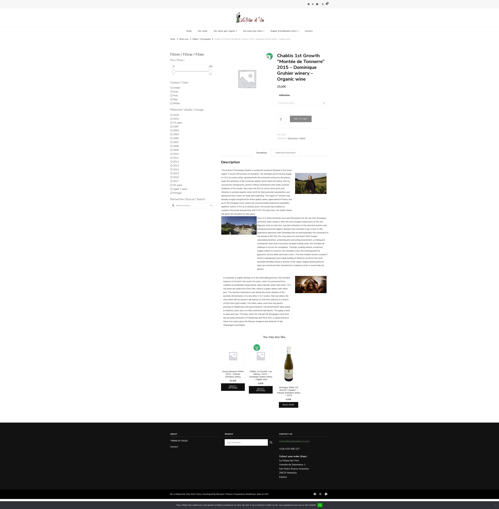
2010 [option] (176, 153)
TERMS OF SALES (179, 440)
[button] (268, 57)
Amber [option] (176, 87)
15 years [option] (177, 122)
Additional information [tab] (285, 152)
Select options (232, 387)
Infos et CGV (262, 494)
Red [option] (175, 99)
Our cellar (202, 31)
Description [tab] (261, 152)
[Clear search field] (211, 205)
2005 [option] (176, 134)
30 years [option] (177, 185)
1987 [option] (176, 126)
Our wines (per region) (224, 31)
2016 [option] (176, 177)
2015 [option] (176, 173)
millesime (284, 95)
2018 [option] (176, 114)
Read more (288, 405)
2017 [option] (176, 181)
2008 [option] (176, 146)
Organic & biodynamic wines (283, 31)
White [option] (176, 103)
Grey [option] (175, 91)
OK (320, 505)
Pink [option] (175, 95)
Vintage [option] (177, 192)
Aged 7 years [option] (180, 189)
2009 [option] (176, 150)
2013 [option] (176, 165)
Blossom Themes (224, 494)
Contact (309, 31)
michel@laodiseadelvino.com (294, 441)
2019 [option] (176, 118)
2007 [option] (176, 142)
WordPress (250, 494)
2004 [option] (176, 130)
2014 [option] (176, 169)
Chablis (302, 138)
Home (189, 31)
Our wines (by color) (252, 31)
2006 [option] (176, 138)
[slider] (174, 71)
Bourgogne (293, 138)
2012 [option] (176, 161)
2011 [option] (176, 157)
